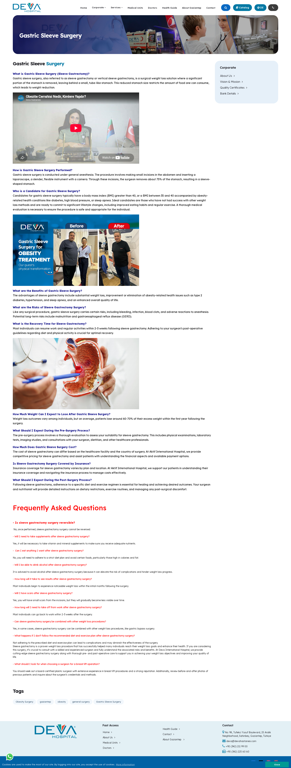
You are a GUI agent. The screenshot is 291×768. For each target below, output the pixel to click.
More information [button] (125, 764)
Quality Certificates (232, 87)
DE (262, 7)
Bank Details (228, 93)
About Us (226, 75)
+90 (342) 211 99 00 (236, 746)
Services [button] (116, 7)
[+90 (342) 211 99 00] (273, 7)
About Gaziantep (191, 7)
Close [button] (277, 764)
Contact (210, 7)
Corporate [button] (98, 7)
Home (83, 7)
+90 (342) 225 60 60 (237, 751)
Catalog (243, 7)
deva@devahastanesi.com (241, 741)
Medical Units (135, 7)
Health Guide (169, 7)
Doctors (152, 7)
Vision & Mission (230, 81)
